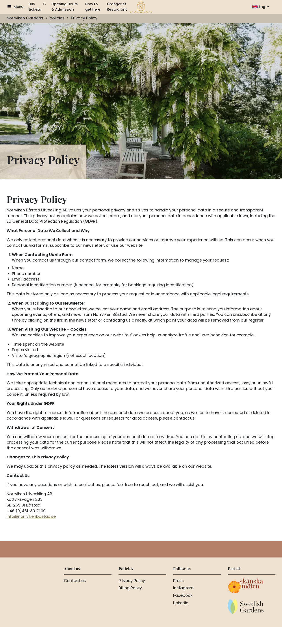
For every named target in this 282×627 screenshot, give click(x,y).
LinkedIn (180, 603)
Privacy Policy (132, 581)
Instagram (183, 588)
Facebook (183, 596)
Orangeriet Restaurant (117, 7)
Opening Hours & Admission (64, 7)
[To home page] (141, 7)
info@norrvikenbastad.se (31, 517)
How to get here (92, 7)
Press (178, 581)
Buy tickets (35, 7)
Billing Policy (130, 588)
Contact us (75, 581)
